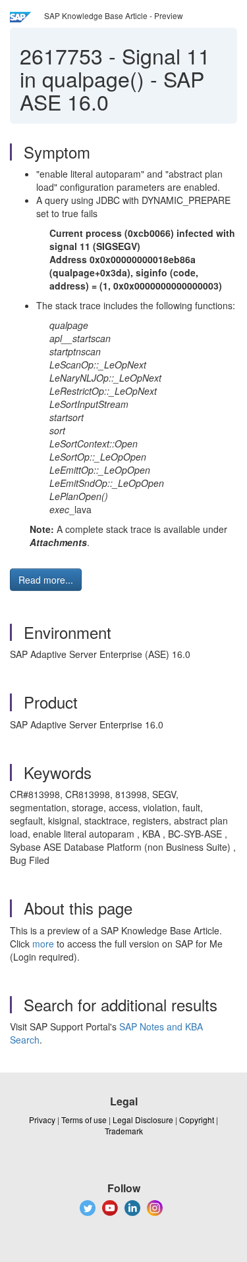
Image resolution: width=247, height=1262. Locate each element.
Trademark (124, 1130)
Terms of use (84, 1119)
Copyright (196, 1119)
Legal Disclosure (143, 1119)
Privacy (42, 1119)
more (43, 943)
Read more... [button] (45, 579)
